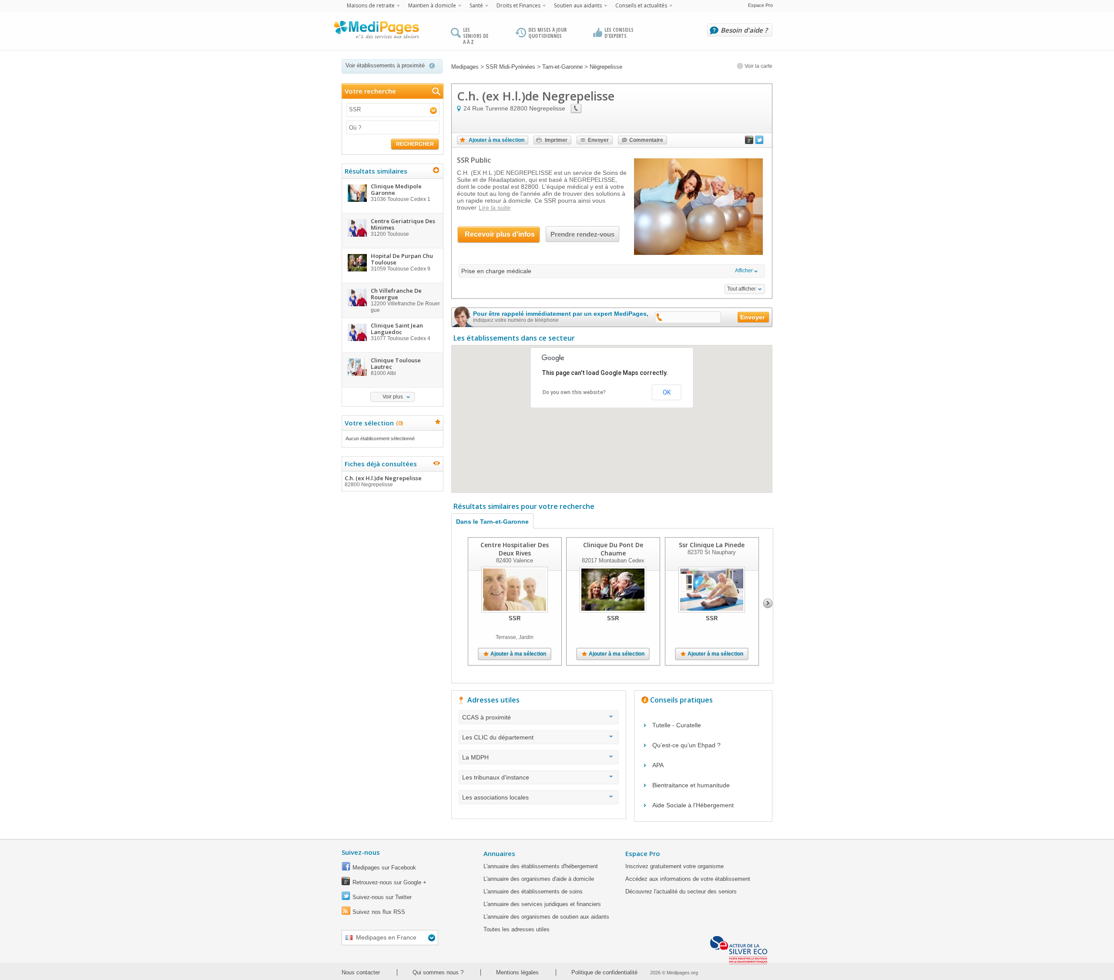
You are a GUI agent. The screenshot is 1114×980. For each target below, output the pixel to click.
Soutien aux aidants (578, 5)
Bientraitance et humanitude (691, 785)
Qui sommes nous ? (438, 972)
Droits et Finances (518, 5)
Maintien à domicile (432, 5)
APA (658, 765)
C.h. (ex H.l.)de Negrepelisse (383, 481)
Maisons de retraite (371, 5)
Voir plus (393, 397)
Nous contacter (361, 972)
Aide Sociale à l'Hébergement (693, 805)
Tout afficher (741, 289)
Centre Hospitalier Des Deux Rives (514, 549)
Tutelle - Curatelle (676, 725)
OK (667, 392)
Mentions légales (517, 972)
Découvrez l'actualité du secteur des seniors (681, 891)
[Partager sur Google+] (749, 141)
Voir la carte (757, 66)
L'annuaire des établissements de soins (533, 891)
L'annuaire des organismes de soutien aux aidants (546, 916)
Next (768, 603)
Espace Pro (760, 5)
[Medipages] (376, 31)
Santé (476, 5)
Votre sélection (373, 422)
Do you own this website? (574, 392)
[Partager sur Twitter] (759, 141)
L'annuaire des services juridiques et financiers (542, 904)
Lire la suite (494, 207)
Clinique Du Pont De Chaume (613, 549)
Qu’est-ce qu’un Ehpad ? (686, 745)
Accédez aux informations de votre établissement (687, 879)
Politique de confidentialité (604, 972)
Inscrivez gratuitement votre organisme (674, 866)
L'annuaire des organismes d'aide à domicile (538, 879)
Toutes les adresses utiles (516, 929)
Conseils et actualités (641, 5)
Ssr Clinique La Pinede (712, 545)
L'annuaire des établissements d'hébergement (540, 866)
